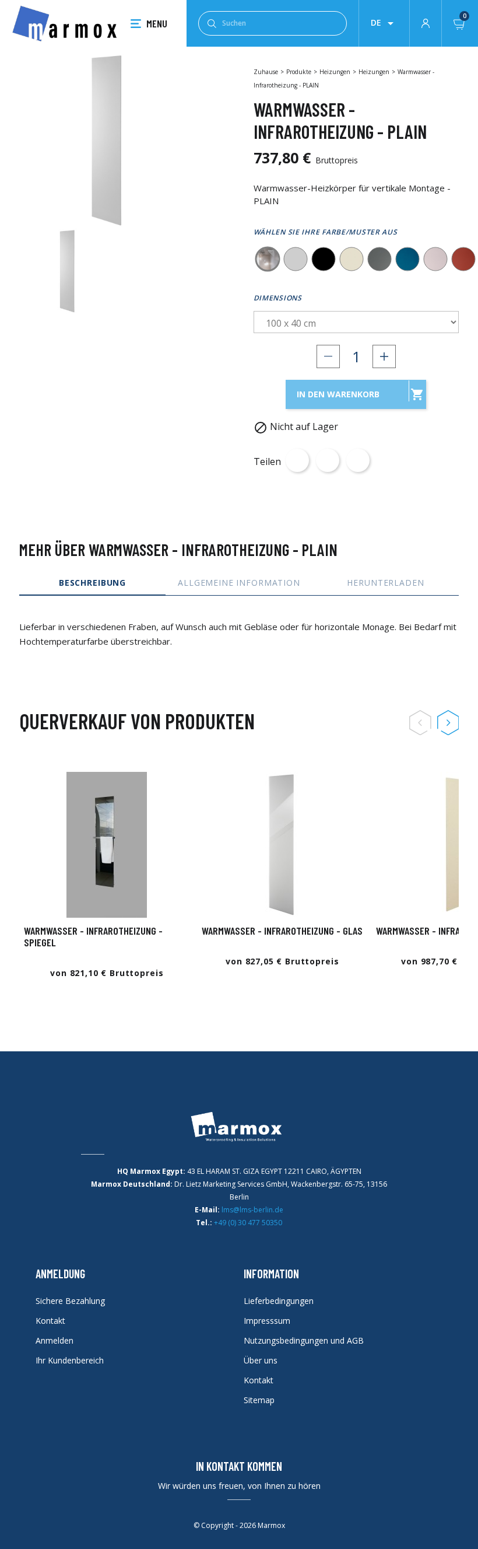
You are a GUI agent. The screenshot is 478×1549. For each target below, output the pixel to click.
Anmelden (54, 1340)
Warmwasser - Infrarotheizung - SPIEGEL (93, 936)
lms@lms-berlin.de (252, 1210)
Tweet (327, 460)
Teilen (297, 460)
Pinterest (358, 460)
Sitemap (259, 1399)
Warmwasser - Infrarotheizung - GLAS (282, 930)
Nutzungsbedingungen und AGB (304, 1340)
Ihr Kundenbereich (70, 1360)
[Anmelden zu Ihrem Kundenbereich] (425, 22)
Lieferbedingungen (279, 1300)
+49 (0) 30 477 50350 (248, 1223)
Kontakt (50, 1320)
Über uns (260, 1360)
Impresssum (267, 1320)
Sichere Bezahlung (70, 1300)
